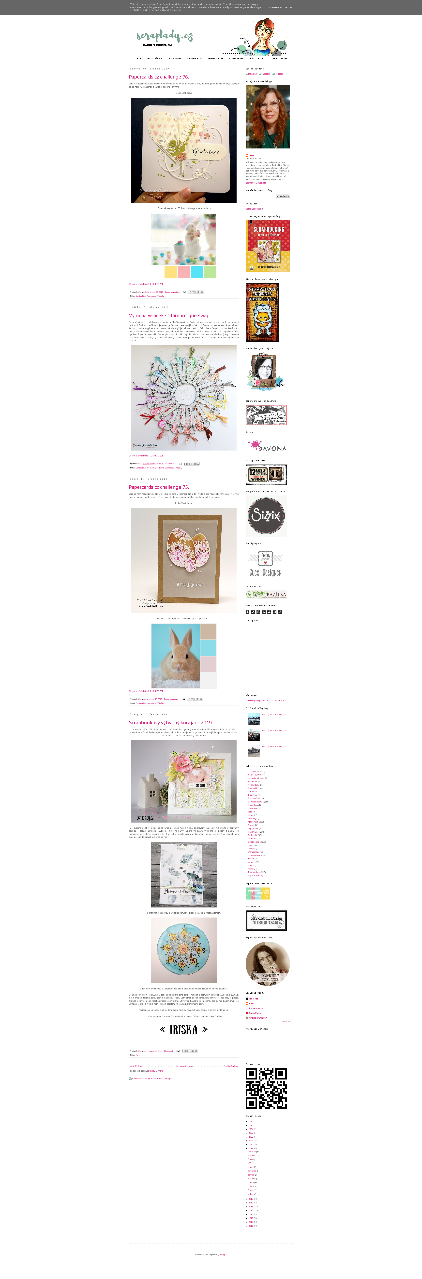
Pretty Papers (255, 1013)
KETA (251, 1003)
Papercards (151, 296)
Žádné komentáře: (172, 292)
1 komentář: (169, 1051)
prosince (252, 1152)
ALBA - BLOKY (257, 59)
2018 (251, 1199)
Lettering (252, 818)
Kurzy (138, 1055)
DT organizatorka (256, 802)
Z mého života (254, 872)
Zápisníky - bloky (255, 875)
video (250, 865)
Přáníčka (160, 296)
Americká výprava (256, 778)
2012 (251, 1222)
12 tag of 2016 (254, 771)
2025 (251, 1125)
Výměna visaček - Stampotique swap (169, 315)
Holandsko (253, 805)
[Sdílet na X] (196, 292)
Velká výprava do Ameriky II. (274, 746)
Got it (288, 7)
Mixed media (254, 822)
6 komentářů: (170, 464)
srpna (251, 1167)
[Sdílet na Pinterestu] (202, 292)
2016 (251, 1207)
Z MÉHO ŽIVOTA (278, 59)
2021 (251, 1141)
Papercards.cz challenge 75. (159, 487)
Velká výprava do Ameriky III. (274, 730)
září (250, 1163)
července (252, 1171)
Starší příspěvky (231, 1066)
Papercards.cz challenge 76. (159, 77)
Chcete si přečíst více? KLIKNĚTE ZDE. (146, 284)
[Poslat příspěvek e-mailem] (184, 292)
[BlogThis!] (193, 292)
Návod (161, 468)
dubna (251, 1182)
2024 (251, 1129)
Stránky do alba (255, 855)
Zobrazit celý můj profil (256, 183)
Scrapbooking (254, 842)
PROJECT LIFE (216, 59)
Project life (252, 835)
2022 (251, 1137)
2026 (251, 1121)
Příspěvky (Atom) (155, 1071)
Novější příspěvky (138, 1066)
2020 (251, 1144)
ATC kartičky (253, 785)
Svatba (251, 859)
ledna (251, 1194)
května (251, 1179)
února (251, 1190)
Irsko (250, 812)
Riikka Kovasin (256, 1008)
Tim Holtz (253, 999)
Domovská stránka (184, 1066)
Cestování (252, 791)
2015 (251, 1210)
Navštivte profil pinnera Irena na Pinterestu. (265, 700)
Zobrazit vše (286, 1021)
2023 (251, 1133)
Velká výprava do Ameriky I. (274, 714)
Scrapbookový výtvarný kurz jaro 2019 (170, 722)
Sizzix (250, 845)
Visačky (179, 468)
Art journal (252, 781)
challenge (252, 808)
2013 (251, 1218)
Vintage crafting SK (258, 1018)
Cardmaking (141, 296)
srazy (250, 849)
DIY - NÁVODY (154, 59)
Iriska (251, 155)
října (250, 1159)
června (251, 1175)
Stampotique (170, 468)
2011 (251, 1226)
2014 (251, 1214)
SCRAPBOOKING (194, 59)
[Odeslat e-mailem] (189, 292)
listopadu (252, 1156)
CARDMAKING (174, 59)
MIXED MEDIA (236, 59)
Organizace (253, 828)
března (251, 1186)
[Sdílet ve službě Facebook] (199, 292)
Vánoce (251, 862)
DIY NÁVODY (152, 468)
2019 (251, 1148)
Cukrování (252, 795)
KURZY (138, 59)
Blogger (223, 1254)
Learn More (275, 7)
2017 (251, 1203)
